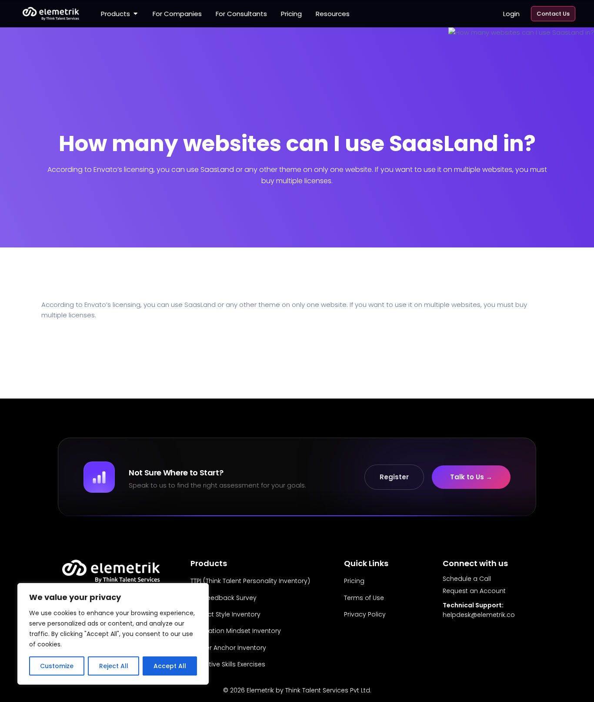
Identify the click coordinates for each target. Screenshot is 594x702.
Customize (56, 666)
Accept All (170, 666)
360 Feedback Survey (223, 597)
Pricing (354, 581)
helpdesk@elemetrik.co (479, 614)
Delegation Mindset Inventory (235, 630)
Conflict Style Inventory (225, 614)
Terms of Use (364, 597)
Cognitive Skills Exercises (227, 664)
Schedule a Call (467, 578)
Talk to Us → (471, 476)
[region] (113, 634)
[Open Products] (135, 14)
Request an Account (474, 591)
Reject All (113, 666)
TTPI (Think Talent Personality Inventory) (250, 581)
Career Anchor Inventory (228, 647)
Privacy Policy (365, 614)
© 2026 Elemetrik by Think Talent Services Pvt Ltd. (297, 690)
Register (394, 476)
